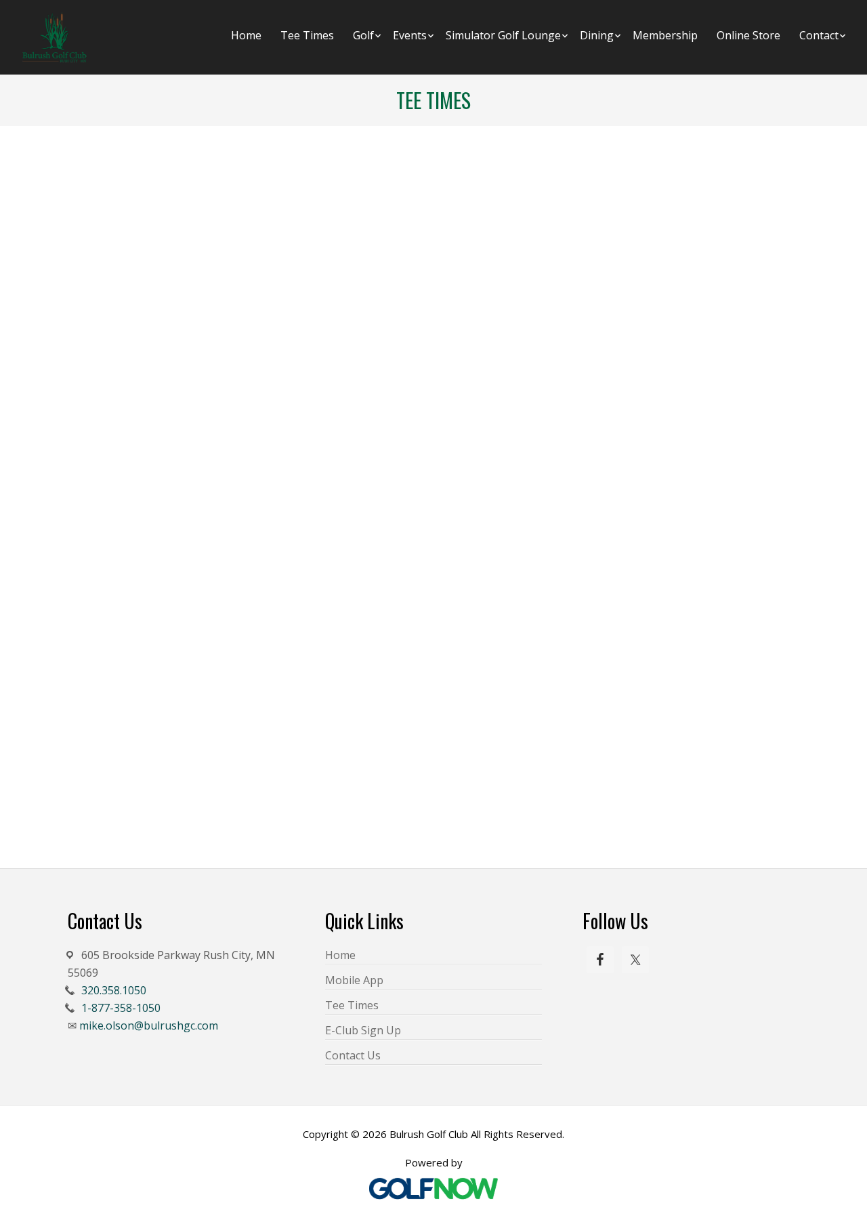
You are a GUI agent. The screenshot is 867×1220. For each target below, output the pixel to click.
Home (340, 955)
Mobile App (354, 980)
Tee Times (352, 1005)
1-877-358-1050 (121, 1007)
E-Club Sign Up (363, 1030)
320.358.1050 (113, 990)
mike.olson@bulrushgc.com (148, 1025)
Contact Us (353, 1055)
